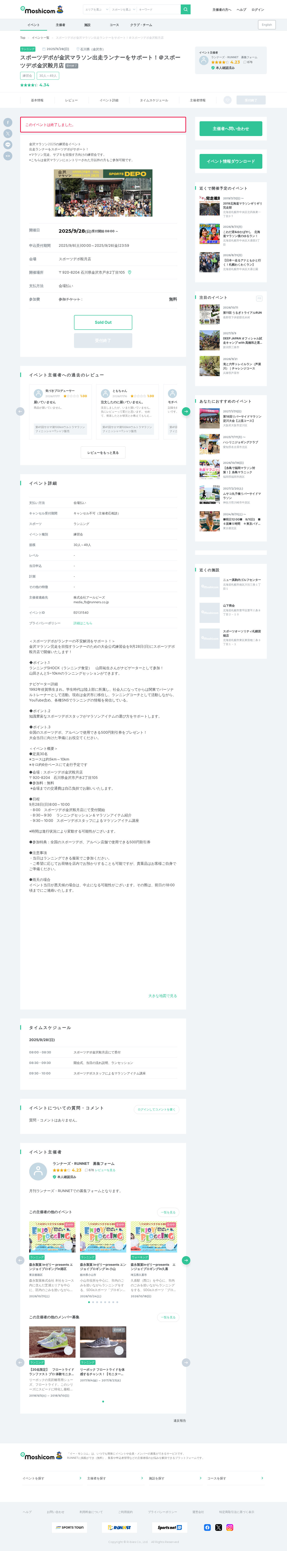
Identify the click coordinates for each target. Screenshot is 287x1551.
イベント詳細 (109, 100)
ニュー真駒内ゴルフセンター (242, 580)
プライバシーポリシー (162, 1512)
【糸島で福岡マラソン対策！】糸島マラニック (239, 470)
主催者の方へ (222, 9)
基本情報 (37, 100)
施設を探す (157, 1478)
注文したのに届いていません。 (123, 402)
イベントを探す (33, 1478)
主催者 (60, 25)
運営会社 (198, 1512)
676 (249, 62)
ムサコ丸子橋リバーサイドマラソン (242, 495)
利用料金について (91, 1512)
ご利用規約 (125, 1512)
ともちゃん (120, 390)
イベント (33, 25)
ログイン (258, 9)
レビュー (71, 100)
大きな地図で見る (162, 995)
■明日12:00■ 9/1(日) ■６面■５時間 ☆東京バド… (242, 521)
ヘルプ (241, 9)
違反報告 (180, 1420)
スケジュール (154, 100)
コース (114, 25)
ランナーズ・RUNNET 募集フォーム (234, 57)
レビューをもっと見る (103, 452)
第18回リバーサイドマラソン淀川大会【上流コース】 (242, 418)
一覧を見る (168, 1212)
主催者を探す (96, 1478)
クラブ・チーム (141, 25)
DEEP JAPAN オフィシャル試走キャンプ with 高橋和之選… (242, 340)
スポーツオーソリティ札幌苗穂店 (242, 633)
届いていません (45, 402)
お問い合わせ (55, 1512)
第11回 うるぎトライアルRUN (242, 312)
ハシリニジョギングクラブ (240, 442)
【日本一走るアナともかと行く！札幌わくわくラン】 (242, 262)
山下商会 (229, 605)
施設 (87, 25)
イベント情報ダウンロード (231, 161)
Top (22, 37)
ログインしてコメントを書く (157, 1109)
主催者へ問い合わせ (231, 128)
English (267, 24)
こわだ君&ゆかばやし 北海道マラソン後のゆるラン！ (241, 234)
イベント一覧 (40, 37)
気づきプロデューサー (60, 390)
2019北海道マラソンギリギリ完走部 (242, 205)
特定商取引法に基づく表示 (236, 1512)
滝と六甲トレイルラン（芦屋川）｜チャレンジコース (242, 366)
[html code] (7, 155)
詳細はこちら (83, 623)
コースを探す (216, 1478)
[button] (186, 411)
